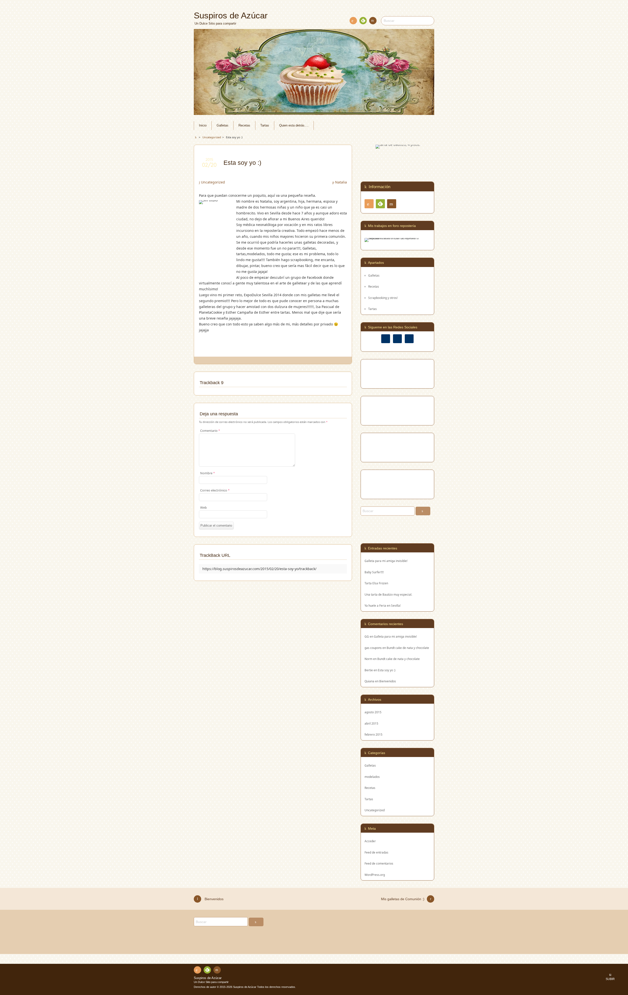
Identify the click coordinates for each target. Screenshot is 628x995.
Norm (368, 659)
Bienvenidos (387, 681)
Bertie (369, 670)
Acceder (370, 841)
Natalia (341, 182)
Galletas (222, 125)
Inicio (203, 125)
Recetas (244, 125)
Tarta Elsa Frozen (376, 583)
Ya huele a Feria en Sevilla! (383, 605)
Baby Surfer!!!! (374, 572)
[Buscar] (423, 511)
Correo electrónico (215, 490)
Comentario (210, 431)
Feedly (363, 20)
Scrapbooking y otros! (383, 298)
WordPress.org (375, 875)
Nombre (207, 473)
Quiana (369, 681)
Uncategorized (213, 182)
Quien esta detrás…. (294, 125)
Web (203, 507)
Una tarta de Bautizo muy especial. (388, 594)
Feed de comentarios (379, 863)
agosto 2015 (373, 712)
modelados (372, 777)
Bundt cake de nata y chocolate (408, 648)
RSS (353, 20)
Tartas (264, 125)
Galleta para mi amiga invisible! (386, 561)
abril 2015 (371, 723)
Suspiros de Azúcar (208, 978)
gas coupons (373, 648)
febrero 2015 (373, 734)
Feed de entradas (376, 852)
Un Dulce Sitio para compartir (211, 982)
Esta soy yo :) (386, 670)
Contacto (373, 20)
